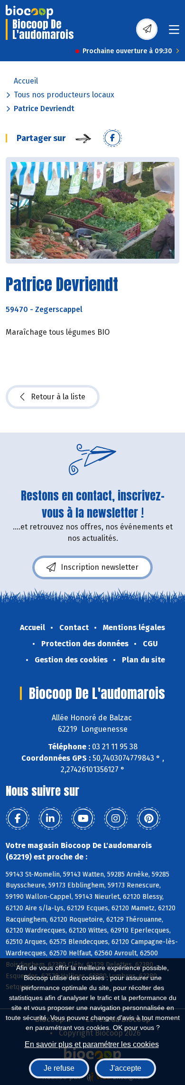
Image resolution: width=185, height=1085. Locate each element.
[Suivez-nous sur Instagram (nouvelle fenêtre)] (116, 818)
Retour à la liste (58, 396)
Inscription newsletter (100, 567)
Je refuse (59, 1068)
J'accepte (125, 1068)
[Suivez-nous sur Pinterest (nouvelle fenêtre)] (148, 818)
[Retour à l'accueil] (29, 12)
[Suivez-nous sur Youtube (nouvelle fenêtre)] (83, 818)
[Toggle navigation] (174, 32)
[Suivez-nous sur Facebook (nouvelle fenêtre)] (17, 818)
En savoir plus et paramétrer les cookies (92, 1044)
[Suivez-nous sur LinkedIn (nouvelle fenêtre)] (50, 818)
